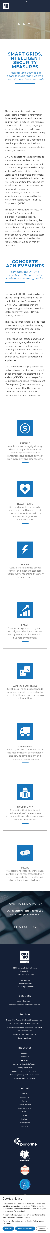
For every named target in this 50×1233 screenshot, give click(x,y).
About (24, 1094)
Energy (24, 1060)
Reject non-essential (25, 1228)
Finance (24, 1053)
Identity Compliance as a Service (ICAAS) (24, 1023)
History (24, 1101)
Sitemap (24, 1126)
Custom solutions (24, 1038)
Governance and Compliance (24, 1034)
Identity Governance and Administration (24, 1005)
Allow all (8, 1228)
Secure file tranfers (24, 1001)
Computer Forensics (24, 1031)
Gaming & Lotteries (24, 1068)
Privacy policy (24, 1123)
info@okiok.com (25, 984)
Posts (24, 1112)
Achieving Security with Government (24, 1075)
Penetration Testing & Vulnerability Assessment (24, 1020)
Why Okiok (24, 1097)
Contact (24, 1119)
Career (24, 1115)
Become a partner (24, 1108)
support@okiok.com (26, 987)
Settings (42, 1228)
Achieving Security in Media (24, 1078)
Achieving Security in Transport (24, 1071)
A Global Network (24, 1105)
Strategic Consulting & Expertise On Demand (24, 1027)
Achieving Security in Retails (24, 1064)
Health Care (24, 1057)
